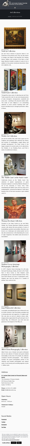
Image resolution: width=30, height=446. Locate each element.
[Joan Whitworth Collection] (15, 295)
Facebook (4, 419)
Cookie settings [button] (6, 442)
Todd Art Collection (8, 51)
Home (9, 16)
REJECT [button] (19, 442)
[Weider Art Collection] (15, 123)
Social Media (6, 416)
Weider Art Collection (9, 136)
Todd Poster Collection (9, 93)
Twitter (3, 422)
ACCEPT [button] (13, 442)
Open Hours (6, 396)
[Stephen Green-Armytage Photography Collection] (15, 251)
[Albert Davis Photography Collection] (15, 336)
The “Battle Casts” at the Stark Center (14, 178)
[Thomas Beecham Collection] (15, 208)
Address (4, 372)
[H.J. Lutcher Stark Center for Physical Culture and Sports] (15, 3)
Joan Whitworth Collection (10, 308)
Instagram (4, 424)
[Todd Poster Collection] (15, 79)
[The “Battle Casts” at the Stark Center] (15, 164)
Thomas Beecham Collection (11, 221)
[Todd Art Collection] (15, 38)
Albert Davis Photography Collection (14, 350)
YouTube (3, 427)
